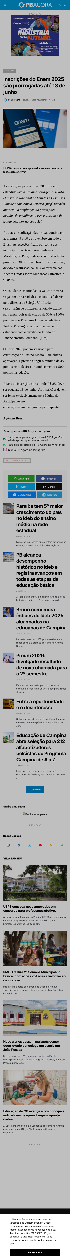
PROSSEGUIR (35, 1252)
